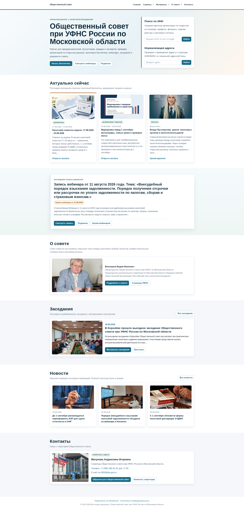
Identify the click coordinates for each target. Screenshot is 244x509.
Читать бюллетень (61, 63)
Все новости (186, 378)
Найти (186, 39)
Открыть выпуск (60, 158)
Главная (137, 4)
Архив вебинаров (101, 223)
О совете (175, 4)
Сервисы (147, 4)
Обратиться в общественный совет (111, 479)
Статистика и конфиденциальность (134, 501)
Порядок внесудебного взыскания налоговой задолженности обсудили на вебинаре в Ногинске (120, 419)
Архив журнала (157, 158)
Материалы (161, 4)
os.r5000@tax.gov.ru (107, 472)
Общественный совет (61, 4)
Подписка (106, 63)
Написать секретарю (144, 479)
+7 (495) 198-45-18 (109, 468)
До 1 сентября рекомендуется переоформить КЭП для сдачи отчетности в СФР (68, 419)
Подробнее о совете (117, 283)
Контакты (188, 4)
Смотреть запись (64, 223)
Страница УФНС (140, 283)
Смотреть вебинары (85, 63)
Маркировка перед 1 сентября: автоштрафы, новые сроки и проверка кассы (121, 132)
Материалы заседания (118, 350)
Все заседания (185, 313)
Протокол (139, 350)
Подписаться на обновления (107, 501)
